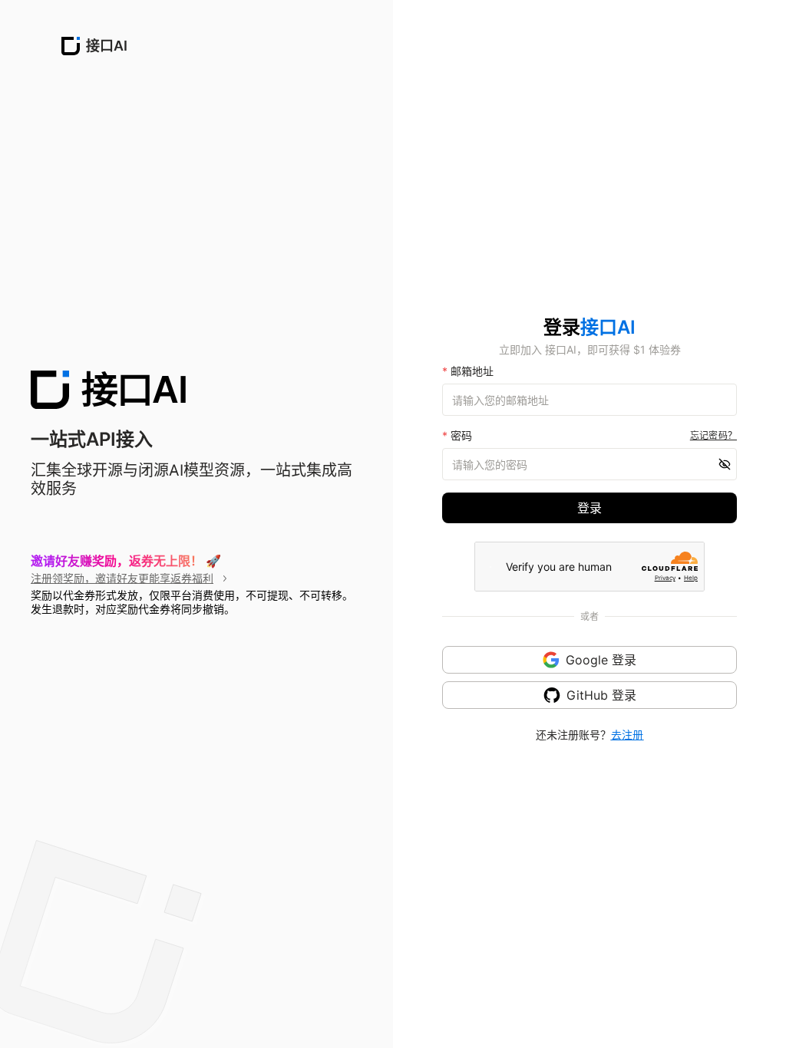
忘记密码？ (713, 435)
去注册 (627, 734)
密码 (457, 435)
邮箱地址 (468, 370)
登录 (589, 508)
